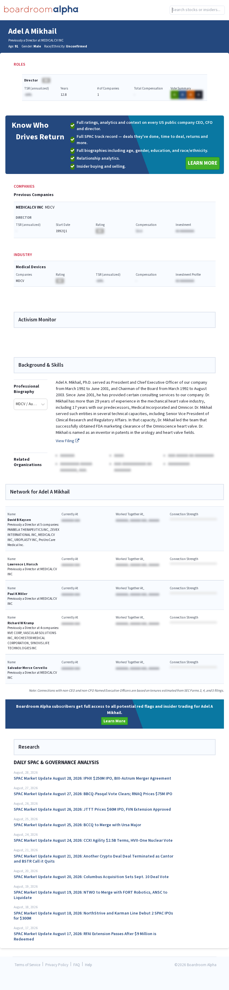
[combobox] (197, 10)
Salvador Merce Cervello (27, 668)
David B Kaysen (19, 520)
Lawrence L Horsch (22, 564)
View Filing (65, 441)
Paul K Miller (17, 594)
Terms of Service (27, 965)
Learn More (202, 163)
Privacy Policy (56, 965)
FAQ (76, 965)
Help (88, 965)
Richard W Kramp (20, 623)
